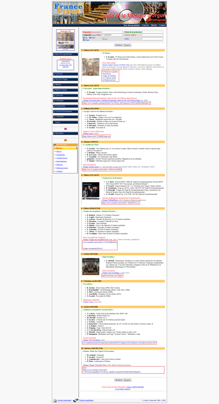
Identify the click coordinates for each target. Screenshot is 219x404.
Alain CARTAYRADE (135, 387)
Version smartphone (86, 400)
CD (86, 38)
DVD (93, 38)
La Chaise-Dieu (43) (65, 66)
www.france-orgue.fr (122, 389)
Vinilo (87, 40)
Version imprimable (64, 400)
